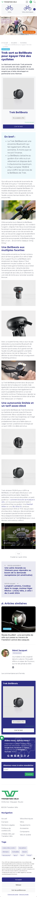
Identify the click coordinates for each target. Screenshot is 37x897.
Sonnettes (23, 43)
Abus (15, 855)
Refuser (18, 885)
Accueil (5, 43)
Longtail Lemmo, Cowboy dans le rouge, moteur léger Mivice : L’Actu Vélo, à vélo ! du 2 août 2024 (18, 589)
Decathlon (22, 848)
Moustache (6, 855)
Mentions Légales (23, 894)
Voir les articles (17, 653)
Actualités (14, 43)
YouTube (7, 752)
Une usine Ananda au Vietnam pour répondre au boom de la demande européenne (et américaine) (18, 571)
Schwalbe (15, 852)
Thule (29, 855)
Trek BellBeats (18, 112)
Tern (22, 855)
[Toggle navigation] (27, 2)
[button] (34, 858)
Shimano (6, 852)
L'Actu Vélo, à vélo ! (9, 848)
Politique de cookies (13, 894)
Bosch (25, 852)
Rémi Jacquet (19, 650)
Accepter (18, 880)
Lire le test (18, 126)
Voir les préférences (18, 890)
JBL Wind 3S (17, 506)
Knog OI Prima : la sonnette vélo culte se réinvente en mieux (16, 636)
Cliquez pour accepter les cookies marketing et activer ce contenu (18, 536)
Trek (18, 553)
